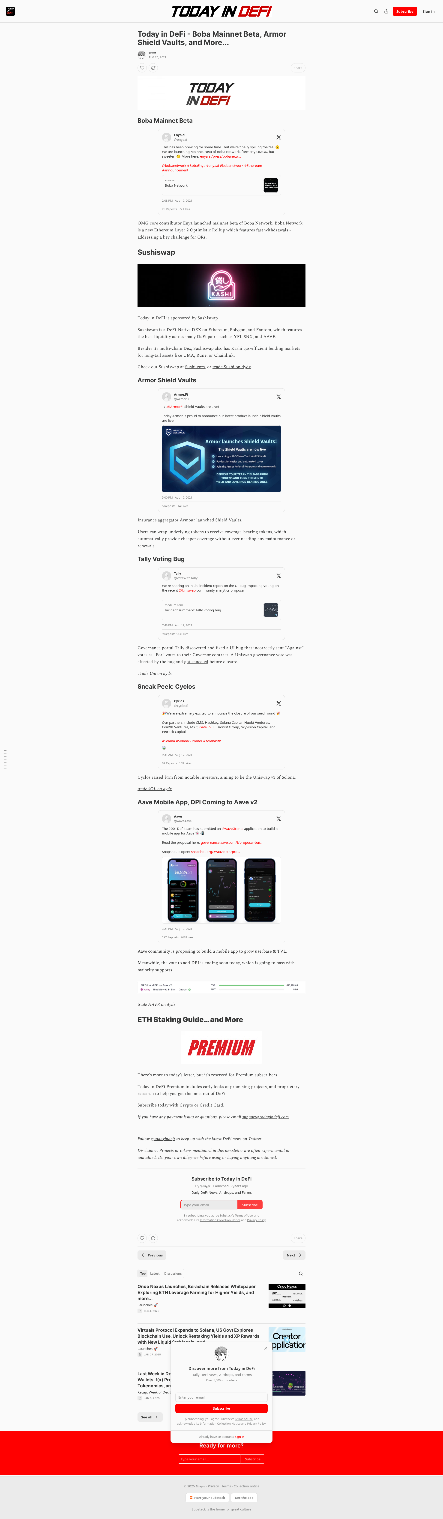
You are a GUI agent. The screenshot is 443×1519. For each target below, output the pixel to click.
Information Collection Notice (220, 1423)
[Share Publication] (386, 11)
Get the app (244, 1497)
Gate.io (205, 727)
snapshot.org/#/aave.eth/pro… (215, 851)
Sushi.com (195, 367)
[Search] (376, 11)
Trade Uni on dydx (155, 673)
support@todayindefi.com (265, 1117)
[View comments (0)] (182, 1317)
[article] (221, 1302)
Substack (199, 1509)
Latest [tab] (155, 1273)
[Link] (131, 120)
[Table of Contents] (5, 759)
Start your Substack (209, 1497)
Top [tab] (143, 1273)
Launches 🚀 (148, 1305)
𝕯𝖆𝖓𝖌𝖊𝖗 (152, 52)
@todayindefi (163, 1139)
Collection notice (246, 1486)
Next (291, 1255)
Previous (155, 1255)
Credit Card (211, 1105)
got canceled (196, 661)
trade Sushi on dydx (232, 367)
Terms (226, 1486)
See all (147, 1417)
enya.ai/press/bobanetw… (220, 156)
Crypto (186, 1105)
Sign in (429, 11)
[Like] (142, 67)
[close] (265, 1348)
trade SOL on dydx (155, 789)
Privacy (213, 1486)
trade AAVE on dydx (157, 1004)
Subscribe (404, 11)
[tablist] (161, 1273)
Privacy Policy (256, 1423)
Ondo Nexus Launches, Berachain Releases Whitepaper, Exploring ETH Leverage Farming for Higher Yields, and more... (197, 1292)
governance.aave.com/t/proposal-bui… (232, 842)
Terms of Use (244, 1419)
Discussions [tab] (173, 1273)
